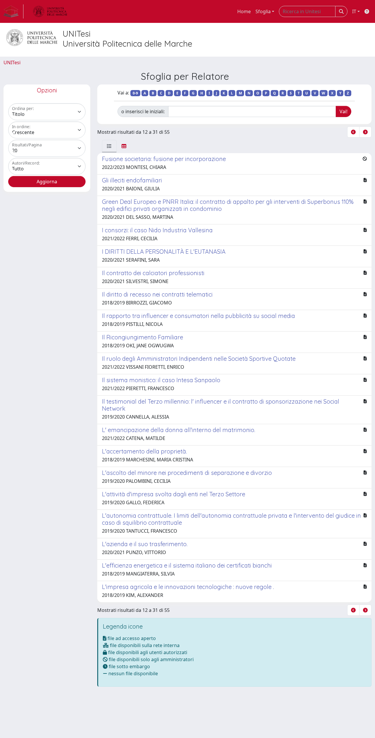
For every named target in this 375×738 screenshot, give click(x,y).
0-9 (135, 93)
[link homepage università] (50, 11)
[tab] (109, 146)
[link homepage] (13, 11)
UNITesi (12, 62)
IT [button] (354, 11)
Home (244, 11)
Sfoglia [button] (263, 11)
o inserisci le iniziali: (143, 111)
